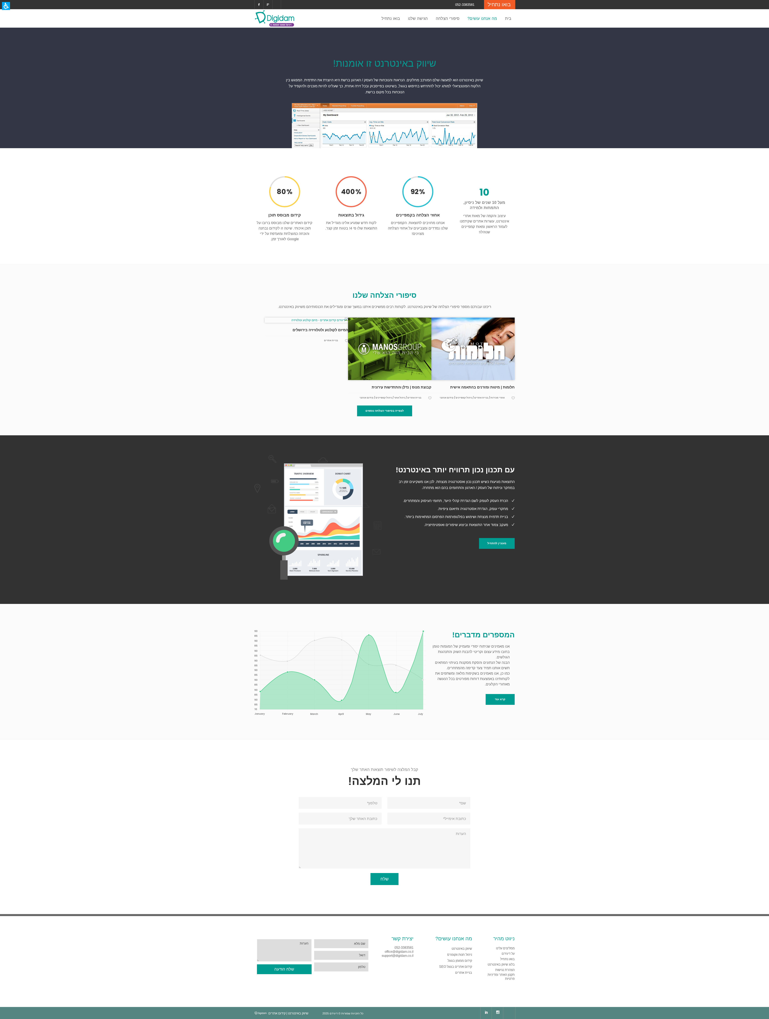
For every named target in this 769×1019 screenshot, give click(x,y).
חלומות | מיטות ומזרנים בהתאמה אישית (482, 387)
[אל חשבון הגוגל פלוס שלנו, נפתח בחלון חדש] (268, 4)
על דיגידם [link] (508, 953)
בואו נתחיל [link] (507, 959)
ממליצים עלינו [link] (505, 948)
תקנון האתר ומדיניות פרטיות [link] (501, 976)
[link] (259, 4)
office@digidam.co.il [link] (399, 951)
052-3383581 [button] (404, 947)
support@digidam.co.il (398, 955)
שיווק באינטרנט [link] (462, 948)
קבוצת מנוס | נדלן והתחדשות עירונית (401, 387)
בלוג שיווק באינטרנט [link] (501, 964)
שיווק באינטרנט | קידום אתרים (288, 1013)
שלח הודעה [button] (284, 969)
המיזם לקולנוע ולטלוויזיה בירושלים (320, 330)
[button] (384, 410)
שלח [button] (384, 879)
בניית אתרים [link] (463, 972)
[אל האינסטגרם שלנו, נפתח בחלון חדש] (498, 1013)
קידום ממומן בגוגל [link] (460, 960)
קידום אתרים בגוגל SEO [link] (455, 966)
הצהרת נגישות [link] (505, 970)
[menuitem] (274, 18)
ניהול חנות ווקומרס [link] (459, 954)
